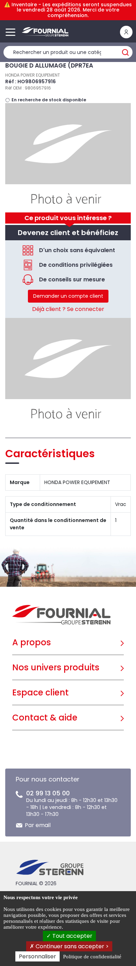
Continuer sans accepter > (71, 946)
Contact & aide (44, 717)
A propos (31, 642)
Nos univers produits (55, 667)
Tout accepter (71, 936)
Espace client (40, 692)
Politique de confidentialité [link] (92, 956)
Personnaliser (37, 956)
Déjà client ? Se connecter (68, 309)
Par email (38, 825)
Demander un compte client (68, 296)
